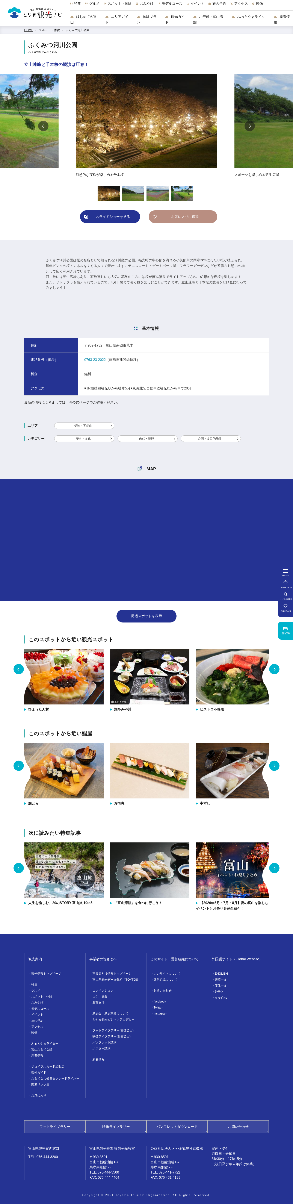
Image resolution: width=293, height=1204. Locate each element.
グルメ (35, 990)
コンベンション (102, 990)
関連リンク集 (40, 1084)
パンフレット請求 (104, 1042)
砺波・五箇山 (83, 425)
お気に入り (38, 1095)
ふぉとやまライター (248, 19)
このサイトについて (167, 973)
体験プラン (147, 19)
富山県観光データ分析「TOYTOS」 (116, 979)
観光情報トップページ (46, 973)
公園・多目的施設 (210, 438)
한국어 (219, 991)
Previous (43, 126)
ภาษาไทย (221, 997)
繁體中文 (221, 979)
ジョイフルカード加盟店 (47, 1066)
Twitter (158, 1007)
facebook (160, 1001)
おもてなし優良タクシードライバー (55, 1078)
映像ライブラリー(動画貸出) (111, 1036)
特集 (34, 984)
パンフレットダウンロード (177, 1126)
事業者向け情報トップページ (111, 973)
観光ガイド (175, 19)
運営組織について (166, 979)
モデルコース (40, 1008)
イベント (37, 1014)
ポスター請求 (101, 1048)
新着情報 (282, 19)
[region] (181, 6)
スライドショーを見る (113, 216)
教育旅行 (98, 1002)
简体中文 (221, 985)
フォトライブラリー (54, 1126)
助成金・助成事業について (110, 1013)
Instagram (160, 1013)
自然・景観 (146, 438)
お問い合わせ (163, 990)
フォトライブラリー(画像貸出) (113, 1030)
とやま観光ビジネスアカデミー (113, 1019)
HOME (28, 30)
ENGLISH (221, 973)
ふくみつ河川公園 (77, 30)
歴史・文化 (83, 438)
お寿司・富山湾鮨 (208, 19)
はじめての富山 (83, 19)
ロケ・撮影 (99, 996)
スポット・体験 (49, 30)
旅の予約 (37, 1020)
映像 (34, 1032)
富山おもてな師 (41, 1049)
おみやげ (37, 1002)
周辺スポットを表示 (146, 616)
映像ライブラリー (116, 1126)
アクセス (37, 1026)
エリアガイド (116, 19)
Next (250, 126)
